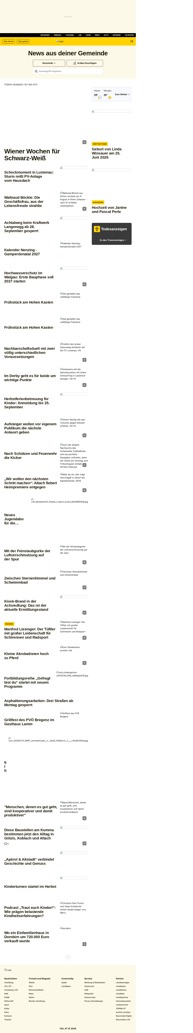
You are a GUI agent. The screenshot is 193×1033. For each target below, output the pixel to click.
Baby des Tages (100, 144)
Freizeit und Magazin (39, 978)
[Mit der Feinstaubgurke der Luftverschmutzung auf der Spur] (74, 555)
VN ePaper (129, 35)
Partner (120, 978)
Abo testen (9, 41)
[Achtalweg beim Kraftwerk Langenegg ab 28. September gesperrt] (74, 227)
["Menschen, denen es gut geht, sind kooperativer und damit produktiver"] (74, 811)
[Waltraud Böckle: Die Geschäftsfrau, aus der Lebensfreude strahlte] (74, 201)
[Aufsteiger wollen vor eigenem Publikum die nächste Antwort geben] (74, 428)
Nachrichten (10, 978)
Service (88, 978)
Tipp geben (23, 41)
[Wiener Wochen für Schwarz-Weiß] (46, 114)
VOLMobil (70, 35)
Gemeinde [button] (47, 63)
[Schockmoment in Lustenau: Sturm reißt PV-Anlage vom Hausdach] (74, 176)
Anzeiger (117, 35)
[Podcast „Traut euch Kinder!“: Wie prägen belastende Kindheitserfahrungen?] (74, 912)
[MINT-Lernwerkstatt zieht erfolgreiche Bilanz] (48, 767)
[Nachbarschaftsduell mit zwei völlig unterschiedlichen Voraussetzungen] (74, 352)
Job (79, 35)
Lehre (88, 35)
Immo (97, 35)
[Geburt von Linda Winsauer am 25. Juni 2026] (112, 125)
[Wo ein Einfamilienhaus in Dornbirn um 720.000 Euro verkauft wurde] (74, 937)
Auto (106, 35)
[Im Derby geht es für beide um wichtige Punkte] (74, 378)
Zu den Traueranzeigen (112, 240)
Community (67, 978)
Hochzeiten (98, 202)
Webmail (57, 35)
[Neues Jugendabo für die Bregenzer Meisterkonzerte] (59, 519)
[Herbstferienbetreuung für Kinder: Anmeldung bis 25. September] (74, 403)
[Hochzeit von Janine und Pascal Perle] (112, 183)
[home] (68, 41)
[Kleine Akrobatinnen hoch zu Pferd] (74, 656)
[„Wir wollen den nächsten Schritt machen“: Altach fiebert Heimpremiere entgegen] (74, 483)
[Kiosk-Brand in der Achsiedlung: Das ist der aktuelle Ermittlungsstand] (74, 605)
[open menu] (131, 41)
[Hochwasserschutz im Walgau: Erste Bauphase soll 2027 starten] (74, 277)
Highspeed (45, 35)
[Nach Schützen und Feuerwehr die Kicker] (74, 456)
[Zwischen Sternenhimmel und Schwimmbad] (74, 580)
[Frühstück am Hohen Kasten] (74, 302)
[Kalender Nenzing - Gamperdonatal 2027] (74, 252)
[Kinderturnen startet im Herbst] (74, 886)
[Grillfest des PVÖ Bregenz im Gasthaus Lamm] (74, 722)
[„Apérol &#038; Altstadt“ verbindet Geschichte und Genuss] (74, 861)
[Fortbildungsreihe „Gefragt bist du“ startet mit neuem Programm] (72, 682)
